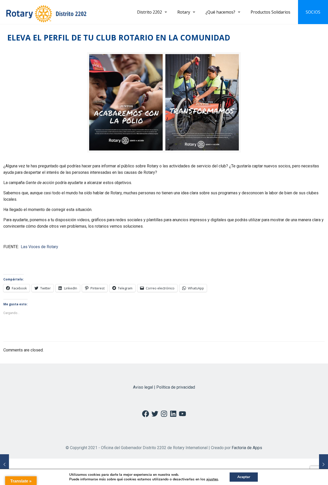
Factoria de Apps (247, 447)
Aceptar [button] (243, 476)
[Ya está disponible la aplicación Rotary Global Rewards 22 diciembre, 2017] (323, 464)
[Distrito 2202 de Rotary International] (46, 12)
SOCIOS (313, 12)
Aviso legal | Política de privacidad (164, 387)
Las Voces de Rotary (39, 246)
